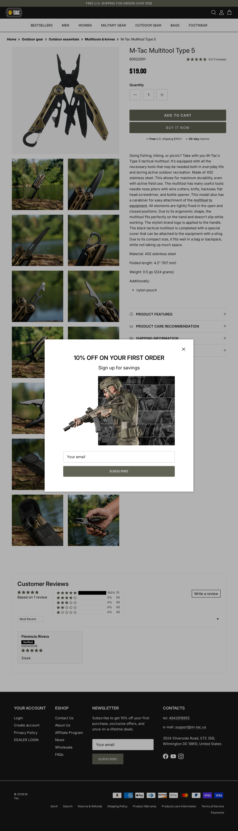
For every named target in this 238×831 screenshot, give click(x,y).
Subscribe (119, 471)
